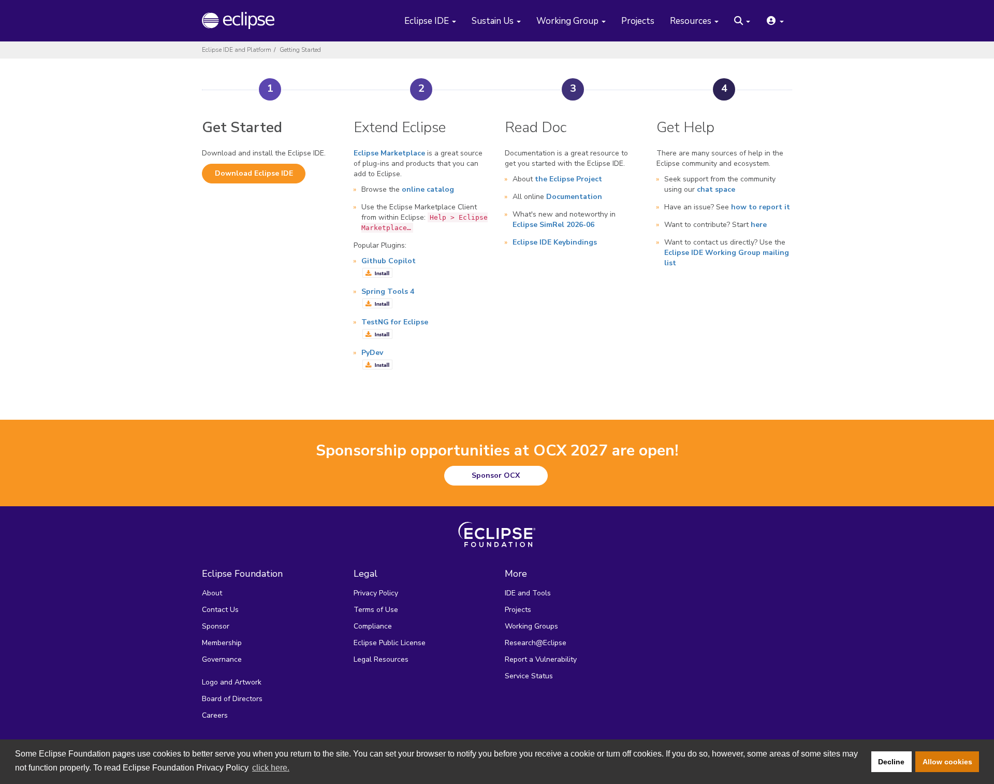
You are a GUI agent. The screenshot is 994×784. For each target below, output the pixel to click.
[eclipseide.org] (244, 20)
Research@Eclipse (535, 643)
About (212, 593)
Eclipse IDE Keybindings (555, 242)
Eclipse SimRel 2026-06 (553, 225)
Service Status (529, 676)
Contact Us (220, 610)
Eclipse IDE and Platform (236, 50)
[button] (742, 21)
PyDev (372, 353)
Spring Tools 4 (387, 291)
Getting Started (300, 50)
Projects (637, 21)
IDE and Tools (528, 593)
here (759, 225)
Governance (222, 659)
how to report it (760, 207)
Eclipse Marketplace (389, 153)
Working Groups (531, 626)
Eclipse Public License (390, 643)
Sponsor (215, 626)
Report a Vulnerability (541, 659)
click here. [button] (270, 767)
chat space (716, 189)
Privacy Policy (376, 593)
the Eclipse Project (568, 179)
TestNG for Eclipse (394, 322)
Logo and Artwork (231, 682)
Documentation (574, 197)
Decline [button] (891, 762)
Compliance (373, 626)
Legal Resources (381, 659)
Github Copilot (388, 261)
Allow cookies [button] (947, 762)
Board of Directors (232, 699)
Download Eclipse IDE (254, 173)
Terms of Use (376, 610)
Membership (222, 643)
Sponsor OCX (496, 475)
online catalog (428, 189)
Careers (215, 715)
